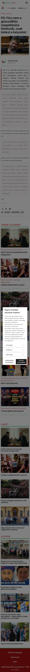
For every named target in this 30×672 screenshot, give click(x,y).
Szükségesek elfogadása (9, 361)
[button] (15, 345)
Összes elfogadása (21, 361)
